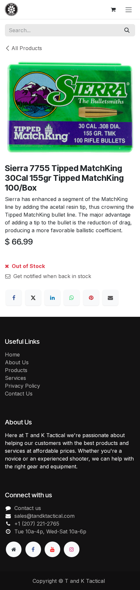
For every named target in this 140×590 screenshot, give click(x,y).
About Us (17, 362)
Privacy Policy (22, 385)
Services (15, 378)
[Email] (110, 297)
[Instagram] (71, 549)
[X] (33, 297)
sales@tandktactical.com (44, 516)
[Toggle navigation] (128, 9)
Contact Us (19, 393)
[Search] (127, 30)
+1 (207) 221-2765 (36, 523)
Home (12, 354)
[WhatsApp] (71, 297)
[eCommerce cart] (112, 9)
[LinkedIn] (52, 297)
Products (16, 370)
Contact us (27, 508)
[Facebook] (13, 297)
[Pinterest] (91, 297)
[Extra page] (13, 549)
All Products (26, 48)
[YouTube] (52, 549)
